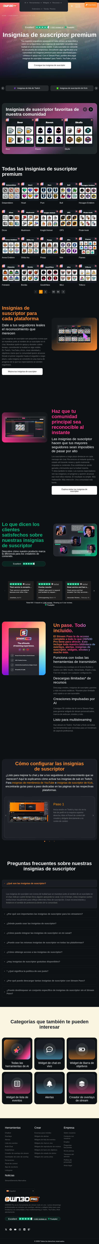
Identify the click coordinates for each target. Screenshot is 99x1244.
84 (58, 292)
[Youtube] (15, 1229)
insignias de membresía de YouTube (33, 782)
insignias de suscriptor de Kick (75, 782)
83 (54, 292)
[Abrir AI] (27, 2)
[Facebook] (11, 1229)
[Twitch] (29, 1229)
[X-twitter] (6, 1229)
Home (4, 15)
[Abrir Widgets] (50, 2)
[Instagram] (20, 1229)
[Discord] (24, 1229)
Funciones (13, 15)
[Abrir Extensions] (42, 9)
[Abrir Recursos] (61, 2)
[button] (2, 88)
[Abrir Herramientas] (41, 2)
